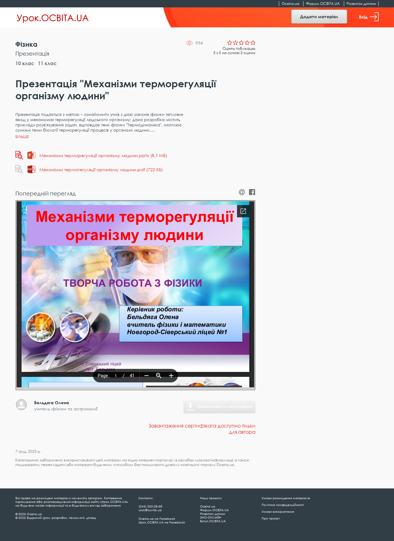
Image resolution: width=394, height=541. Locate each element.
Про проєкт (271, 518)
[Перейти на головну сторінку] (52, 17)
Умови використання (278, 511)
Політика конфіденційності (283, 505)
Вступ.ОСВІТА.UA (213, 521)
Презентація (32, 53)
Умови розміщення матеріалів (286, 498)
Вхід (363, 16)
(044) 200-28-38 (150, 506)
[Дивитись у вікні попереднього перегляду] (19, 155)
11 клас (47, 63)
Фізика (26, 44)
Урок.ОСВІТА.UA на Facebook (162, 522)
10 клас (24, 63)
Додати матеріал (319, 16)
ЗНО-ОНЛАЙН (210, 517)
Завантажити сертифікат (225, 406)
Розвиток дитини (361, 3)
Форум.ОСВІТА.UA (323, 3)
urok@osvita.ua (150, 510)
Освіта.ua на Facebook (157, 518)
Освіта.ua (290, 3)
